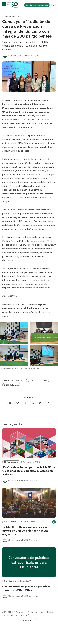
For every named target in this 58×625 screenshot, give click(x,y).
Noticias (34, 380)
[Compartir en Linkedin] (33, 403)
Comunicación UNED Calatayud (23, 55)
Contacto (32, 612)
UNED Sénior (10, 522)
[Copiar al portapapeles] (48, 403)
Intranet (15, 615)
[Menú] (53, 5)
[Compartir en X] (10, 403)
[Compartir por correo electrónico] (40, 403)
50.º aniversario (11, 462)
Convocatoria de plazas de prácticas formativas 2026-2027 (26, 588)
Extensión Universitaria (14, 380)
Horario (41, 612)
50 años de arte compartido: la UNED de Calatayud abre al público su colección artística (28, 471)
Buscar (24, 615)
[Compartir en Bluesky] (17, 403)
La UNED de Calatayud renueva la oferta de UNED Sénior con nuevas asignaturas (25, 530)
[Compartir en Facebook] (25, 403)
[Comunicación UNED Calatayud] (4, 55)
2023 (44, 380)
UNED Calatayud (11, 385)
